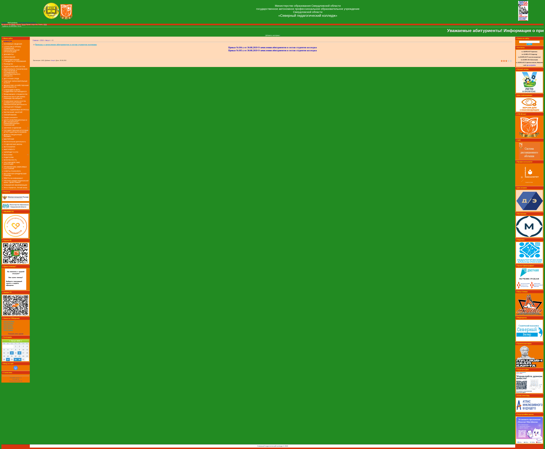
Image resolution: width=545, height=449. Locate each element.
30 (19, 359)
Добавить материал (272, 35)
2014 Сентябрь (9, 321)
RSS (45, 24)
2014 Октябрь (8, 323)
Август (47, 40)
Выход (30, 23)
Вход (34, 23)
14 (12, 353)
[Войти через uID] (15, 368)
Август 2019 (15, 341)
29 (15, 359)
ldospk (53, 60)
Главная (4, 23)
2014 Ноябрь (8, 326)
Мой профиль (13, 23)
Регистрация (22, 23)
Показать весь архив (15, 334)
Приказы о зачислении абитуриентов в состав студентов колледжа (66, 45)
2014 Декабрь (8, 328)
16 (19, 353)
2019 (42, 40)
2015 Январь (8, 330)
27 (8, 359)
